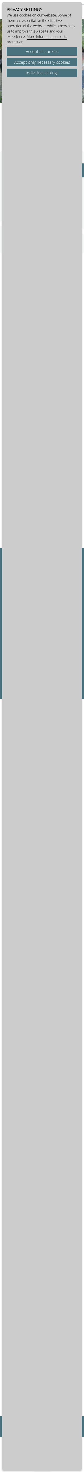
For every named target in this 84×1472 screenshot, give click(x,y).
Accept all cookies (42, 51)
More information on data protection (37, 39)
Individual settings (42, 72)
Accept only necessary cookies (42, 62)
